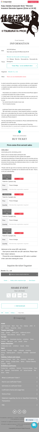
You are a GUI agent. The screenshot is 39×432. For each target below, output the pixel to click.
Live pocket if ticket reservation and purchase (6, 2)
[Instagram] (24, 411)
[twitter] (15, 411)
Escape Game (15, 361)
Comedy (3, 334)
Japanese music (5, 326)
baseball (3, 350)
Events (5, 280)
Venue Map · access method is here (22, 65)
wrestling (28, 350)
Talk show (10, 341)
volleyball (21, 350)
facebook (14, 295)
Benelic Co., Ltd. (13, 71)
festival (19, 368)
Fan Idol (3, 337)
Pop (17, 326)
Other (19, 328)
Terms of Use (6, 394)
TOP (2, 312)
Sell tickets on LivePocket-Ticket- (12, 386)
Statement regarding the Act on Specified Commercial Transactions (19, 399)
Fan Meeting (4, 339)
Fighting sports (11, 352)
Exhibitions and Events (8, 366)
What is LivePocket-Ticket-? (11, 378)
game (2, 361)
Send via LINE (20, 295)
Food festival (15, 370)
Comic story (15, 332)
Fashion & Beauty (31, 361)
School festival (28, 370)
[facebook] (19, 411)
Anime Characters (7, 343)
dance (18, 334)
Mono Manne (11, 334)
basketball (33, 352)
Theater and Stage (7, 330)
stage (2, 332)
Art (21, 370)
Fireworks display (27, 368)
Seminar (7, 370)
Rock (13, 326)
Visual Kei (13, 328)
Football (9, 350)
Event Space (32, 280)
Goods (20, 341)
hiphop (26, 326)
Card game (31, 359)
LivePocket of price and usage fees (13, 390)
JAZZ (31, 326)
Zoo (18, 359)
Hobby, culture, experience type (18, 280)
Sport (3, 348)
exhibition (26, 339)
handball (25, 352)
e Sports (19, 352)
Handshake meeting (15, 339)
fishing (8, 361)
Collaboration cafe (6, 346)
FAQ (3, 405)
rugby (15, 350)
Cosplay (3, 363)
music (3, 323)
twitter (9, 295)
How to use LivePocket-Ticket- (12, 382)
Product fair (4, 368)
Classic (7, 328)
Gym (14, 359)
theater (8, 332)
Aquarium (23, 359)
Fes (21, 326)
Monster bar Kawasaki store (15, 57)
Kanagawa (26, 57)
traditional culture (25, 332)
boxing (3, 352)
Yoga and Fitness (6, 359)
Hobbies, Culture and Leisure (10, 357)
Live (16, 341)
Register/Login (34, 1)
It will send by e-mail (25, 295)
